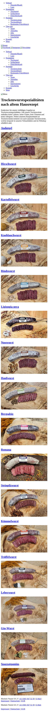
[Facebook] (6, 48)
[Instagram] (15, 48)
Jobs (12, 33)
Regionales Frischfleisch (19, 24)
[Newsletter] (25, 48)
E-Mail (38, 699)
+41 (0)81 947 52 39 (26, 699)
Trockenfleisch (16, 22)
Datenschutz (15, 701)
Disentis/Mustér (16, 5)
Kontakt (9, 39)
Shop (8, 41)
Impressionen (15, 35)
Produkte (9, 18)
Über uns (9, 26)
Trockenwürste (16, 20)
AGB (23, 701)
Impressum (5, 701)
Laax (12, 7)
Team (12, 29)
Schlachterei (15, 14)
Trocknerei (14, 11)
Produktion (10, 9)
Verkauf (9, 3)
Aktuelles (14, 31)
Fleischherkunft (16, 16)
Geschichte (14, 37)
